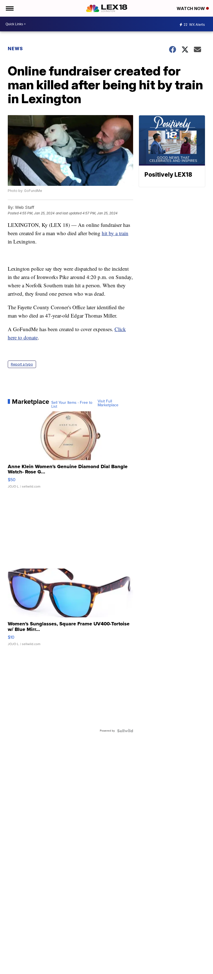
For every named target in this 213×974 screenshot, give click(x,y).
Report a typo (22, 364)
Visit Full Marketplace (108, 403)
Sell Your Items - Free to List (71, 405)
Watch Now (191, 8)
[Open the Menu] (9, 8)
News (15, 48)
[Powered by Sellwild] (125, 731)
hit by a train (115, 233)
